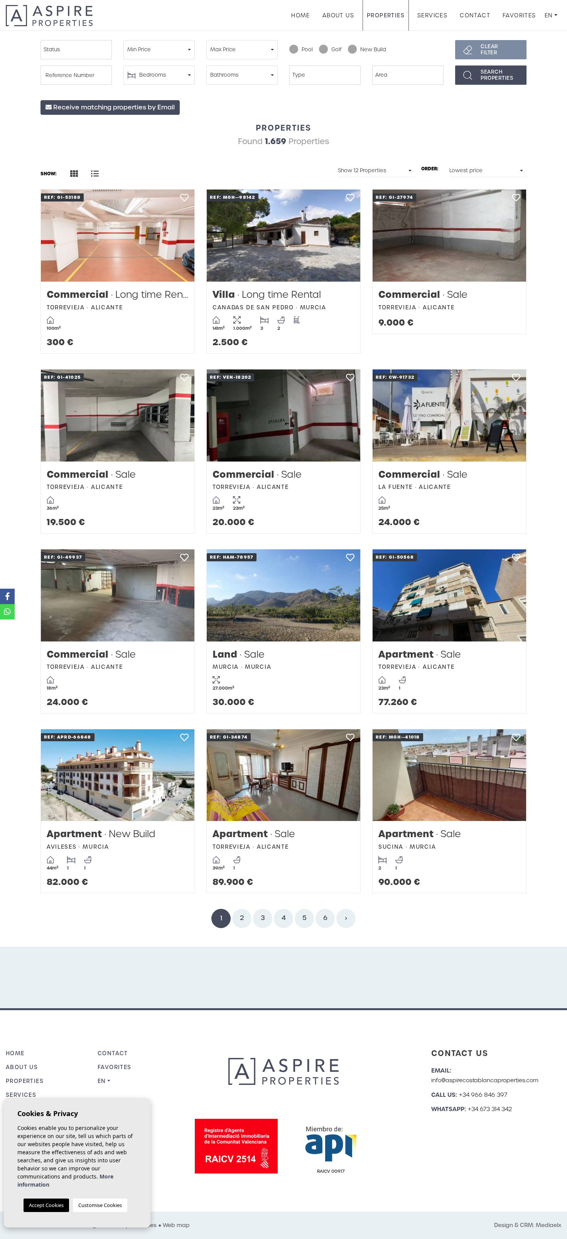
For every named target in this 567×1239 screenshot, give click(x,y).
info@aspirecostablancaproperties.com (484, 1080)
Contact (475, 15)
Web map (176, 1225)
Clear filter (489, 49)
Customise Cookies (100, 1205)
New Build (373, 49)
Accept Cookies (46, 1205)
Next (181, 236)
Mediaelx (548, 1225)
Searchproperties (497, 75)
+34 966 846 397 (483, 1094)
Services (432, 15)
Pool (307, 49)
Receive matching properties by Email (113, 107)
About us (338, 15)
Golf (336, 49)
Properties (386, 15)
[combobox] (76, 49)
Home (300, 15)
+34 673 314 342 (490, 1109)
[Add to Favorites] (184, 199)
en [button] (549, 15)
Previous (54, 236)
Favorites (519, 15)
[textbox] (78, 49)
